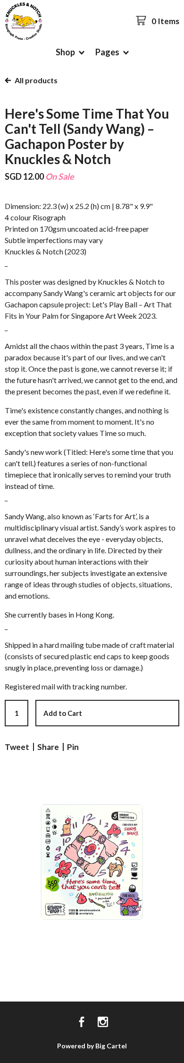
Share (48, 747)
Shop (66, 52)
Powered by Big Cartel (92, 1046)
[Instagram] (103, 1023)
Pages (108, 52)
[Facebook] (81, 1023)
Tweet (17, 747)
